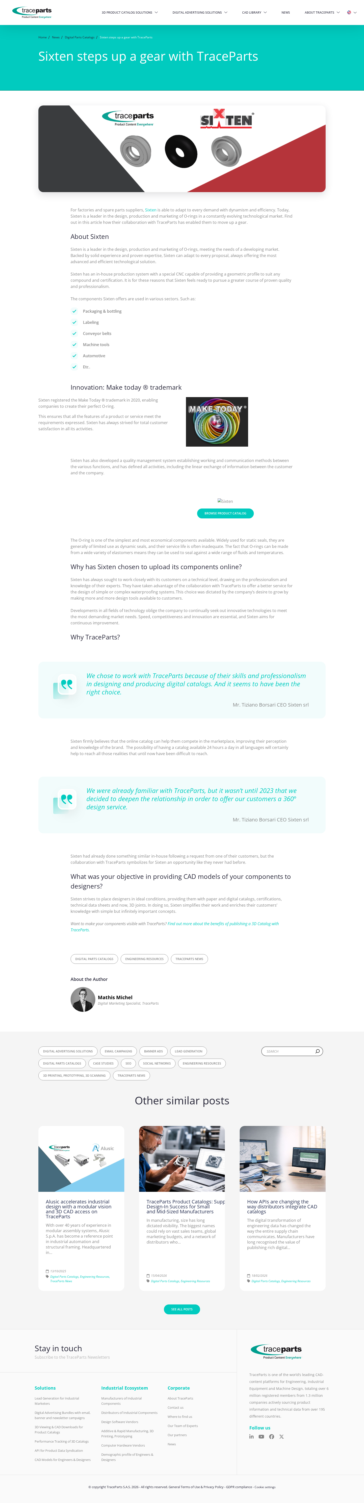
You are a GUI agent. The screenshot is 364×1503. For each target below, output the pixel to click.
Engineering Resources (144, 959)
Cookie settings (265, 1487)
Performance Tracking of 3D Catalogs (62, 1441)
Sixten (150, 210)
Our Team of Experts (183, 1426)
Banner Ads (153, 1051)
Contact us (175, 1407)
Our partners (177, 1435)
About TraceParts (319, 12)
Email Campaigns (118, 1051)
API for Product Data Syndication (59, 1450)
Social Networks (157, 1063)
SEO (128, 1063)
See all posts (182, 1309)
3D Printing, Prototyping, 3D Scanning (74, 1075)
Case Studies (103, 1063)
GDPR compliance (239, 1487)
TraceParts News (189, 959)
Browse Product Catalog (225, 513)
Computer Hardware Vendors (123, 1445)
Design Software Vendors (119, 1422)
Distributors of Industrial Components (129, 1412)
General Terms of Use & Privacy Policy (196, 1487)
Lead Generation (188, 1051)
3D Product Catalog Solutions (127, 12)
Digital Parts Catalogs (94, 959)
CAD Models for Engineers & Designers (63, 1459)
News (286, 12)
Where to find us (180, 1416)
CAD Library (251, 12)
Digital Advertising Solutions (197, 12)
